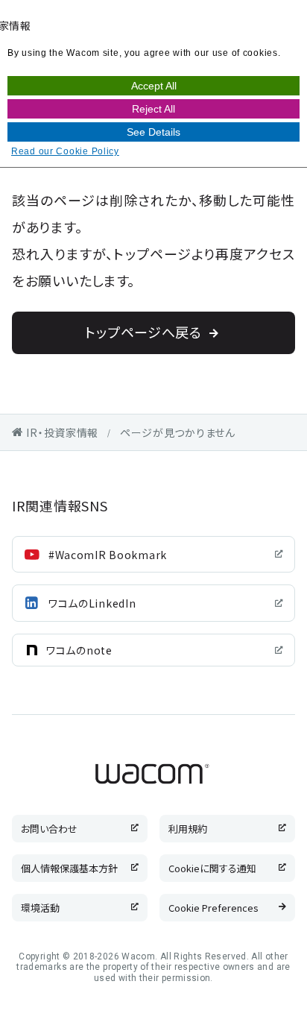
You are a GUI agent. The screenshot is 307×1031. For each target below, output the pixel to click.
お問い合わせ (49, 829)
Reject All (153, 109)
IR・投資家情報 (62, 432)
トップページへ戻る (143, 331)
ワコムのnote (79, 650)
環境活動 (40, 908)
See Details (153, 132)
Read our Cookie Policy (65, 151)
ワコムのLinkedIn (92, 603)
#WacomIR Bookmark (107, 554)
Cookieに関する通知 (212, 868)
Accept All (154, 86)
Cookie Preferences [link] (213, 908)
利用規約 (187, 829)
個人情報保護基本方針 (69, 868)
